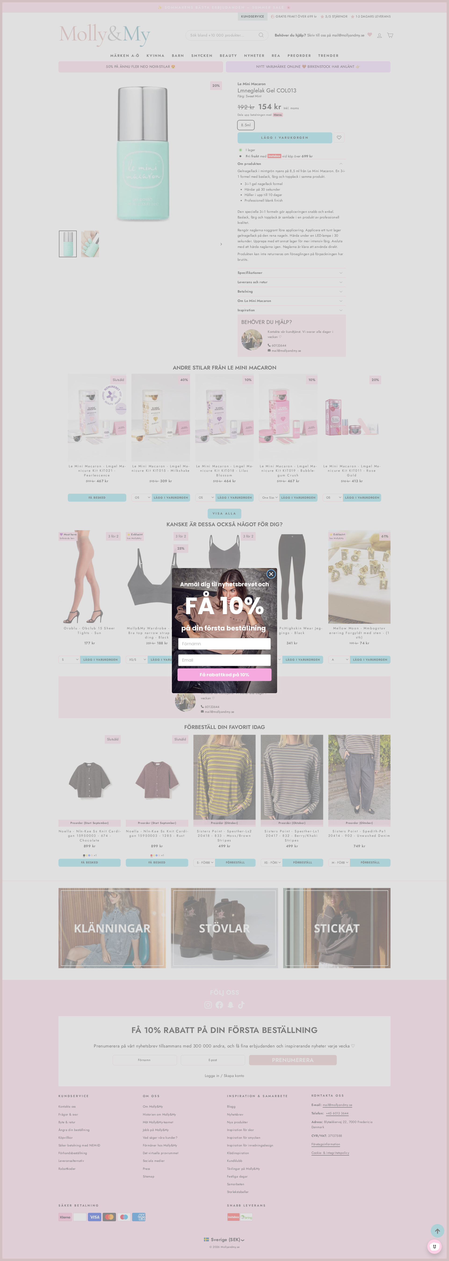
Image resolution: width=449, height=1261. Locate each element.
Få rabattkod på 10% (224, 674)
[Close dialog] (271, 574)
